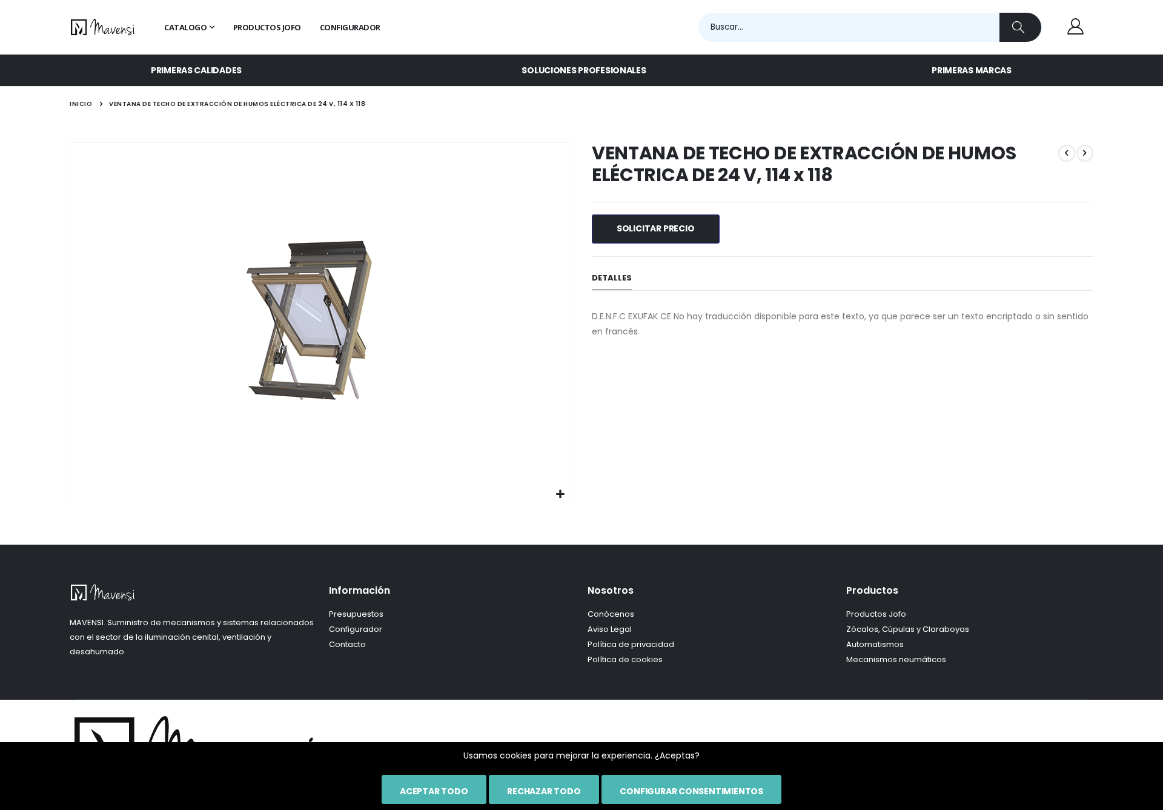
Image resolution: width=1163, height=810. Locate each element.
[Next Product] (1084, 153)
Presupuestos (356, 614)
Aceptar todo (434, 791)
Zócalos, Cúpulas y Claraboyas (907, 629)
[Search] (1020, 27)
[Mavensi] (103, 27)
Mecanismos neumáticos (896, 659)
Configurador (355, 629)
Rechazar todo (543, 791)
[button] (560, 494)
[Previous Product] (1066, 153)
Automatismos (875, 644)
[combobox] (870, 27)
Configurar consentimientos (691, 791)
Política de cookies (625, 659)
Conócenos (611, 614)
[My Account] (1075, 27)
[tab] (612, 278)
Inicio (81, 103)
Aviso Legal (610, 629)
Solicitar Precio (656, 228)
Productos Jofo (876, 614)
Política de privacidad (631, 644)
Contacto (347, 644)
